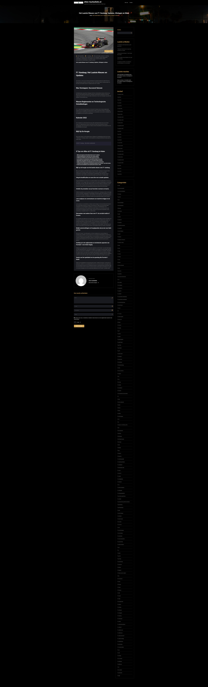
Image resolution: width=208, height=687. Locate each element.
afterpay (119, 194)
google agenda (120, 339)
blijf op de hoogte (97, 55)
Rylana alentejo (120, 80)
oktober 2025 (120, 122)
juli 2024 (119, 165)
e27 (118, 279)
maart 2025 (120, 142)
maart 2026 (120, 108)
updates (93, 60)
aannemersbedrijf (121, 188)
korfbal (119, 413)
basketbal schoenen (121, 225)
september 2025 (121, 125)
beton (119, 248)
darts (119, 268)
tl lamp (119, 587)
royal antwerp (120, 541)
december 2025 (120, 117)
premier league (120, 513)
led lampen (120, 436)
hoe (118, 379)
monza (119, 470)
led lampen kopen (121, 439)
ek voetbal (120, 282)
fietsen (119, 322)
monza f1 (119, 473)
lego (119, 450)
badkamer (120, 219)
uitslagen (90, 60)
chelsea (119, 256)
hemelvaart (120, 362)
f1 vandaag (106, 55)
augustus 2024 (120, 162)
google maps (120, 342)
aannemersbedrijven (121, 191)
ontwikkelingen (84, 58)
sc (118, 550)
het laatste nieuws (83, 57)
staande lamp (120, 561)
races (94, 58)
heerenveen (120, 359)
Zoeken (119, 29)
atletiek (119, 216)
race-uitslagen (90, 58)
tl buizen (119, 584)
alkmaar (119, 208)
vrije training (120, 644)
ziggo (119, 675)
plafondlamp (120, 504)
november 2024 (120, 154)
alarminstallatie (120, 202)
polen (119, 510)
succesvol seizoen (99, 58)
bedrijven (119, 236)
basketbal (119, 222)
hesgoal (119, 373)
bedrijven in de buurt (121, 239)
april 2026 (120, 105)
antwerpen (120, 211)
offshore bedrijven (121, 487)
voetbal (119, 621)
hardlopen (120, 356)
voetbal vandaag (121, 638)
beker (119, 245)
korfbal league (120, 416)
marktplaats (120, 464)
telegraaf (119, 570)
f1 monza (119, 313)
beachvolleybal (120, 231)
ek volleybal (120, 285)
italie (119, 399)
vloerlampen (120, 618)
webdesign (120, 661)
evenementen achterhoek (122, 296)
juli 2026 (119, 97)
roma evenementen (121, 538)
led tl (119, 444)
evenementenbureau (121, 302)
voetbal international (121, 624)
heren (119, 367)
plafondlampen (120, 507)
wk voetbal (120, 669)
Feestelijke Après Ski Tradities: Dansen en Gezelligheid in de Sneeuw (124, 76)
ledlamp (119, 447)
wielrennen (120, 664)
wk (118, 667)
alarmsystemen (120, 205)
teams (104, 58)
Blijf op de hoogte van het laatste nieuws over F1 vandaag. (88, 154)
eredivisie (119, 293)
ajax (119, 199)
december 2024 (120, 151)
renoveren (120, 524)
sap (118, 547)
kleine (119, 410)
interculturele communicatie (123, 393)
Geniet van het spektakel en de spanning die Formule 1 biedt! (89, 164)
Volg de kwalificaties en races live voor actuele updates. (88, 156)
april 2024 (120, 174)
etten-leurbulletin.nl (92, 2)
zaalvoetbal (120, 672)
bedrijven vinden (121, 242)
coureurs (102, 55)
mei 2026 (119, 102)
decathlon (120, 273)
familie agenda (120, 316)
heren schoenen (121, 370)
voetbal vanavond (121, 635)
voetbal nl (119, 627)
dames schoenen (121, 265)
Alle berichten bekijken (93, 282)
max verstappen (96, 57)
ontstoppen (120, 490)
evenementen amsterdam (122, 299)
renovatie (119, 521)
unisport (119, 604)
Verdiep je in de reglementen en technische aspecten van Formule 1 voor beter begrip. (94, 163)
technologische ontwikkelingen (82, 60)
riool (119, 527)
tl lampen (119, 590)
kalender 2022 (90, 57)
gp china (119, 345)
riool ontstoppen (121, 530)
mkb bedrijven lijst (121, 467)
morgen (119, 476)
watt (119, 652)
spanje (119, 553)
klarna (119, 407)
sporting (119, 558)
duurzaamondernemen (122, 276)
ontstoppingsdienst (121, 493)
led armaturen (120, 430)
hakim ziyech (120, 353)
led (118, 427)
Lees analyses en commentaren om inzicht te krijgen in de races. (89, 159)
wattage (119, 655)
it (118, 396)
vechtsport (120, 610)
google (119, 336)
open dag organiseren (122, 496)
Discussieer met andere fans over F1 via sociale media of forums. (90, 160)
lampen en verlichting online (122, 424)
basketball (120, 228)
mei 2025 (119, 137)
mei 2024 (119, 171)
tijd (118, 575)
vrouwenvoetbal (121, 647)
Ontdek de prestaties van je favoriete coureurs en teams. (88, 157)
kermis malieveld (121, 402)
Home (91, 15)
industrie (119, 390)
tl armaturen (120, 578)
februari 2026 (120, 111)
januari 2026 (120, 114)
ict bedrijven (120, 387)
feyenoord (120, 319)
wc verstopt (120, 658)
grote (119, 350)
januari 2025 (120, 148)
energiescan (120, 288)
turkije (119, 598)
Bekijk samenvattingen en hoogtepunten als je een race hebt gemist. (90, 161)
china (119, 259)
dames (119, 262)
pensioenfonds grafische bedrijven (124, 501)
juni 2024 (119, 168)
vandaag (89, 55)
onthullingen (78, 58)
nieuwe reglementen (103, 57)
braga (119, 251)
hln (118, 376)
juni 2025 (119, 134)
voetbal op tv (120, 632)
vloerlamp (119, 615)
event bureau (120, 305)
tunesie (119, 595)
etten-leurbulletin (120, 74)
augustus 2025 (120, 128)
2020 (119, 185)
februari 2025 (120, 145)
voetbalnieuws (120, 641)
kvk (118, 419)
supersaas (120, 564)
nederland (120, 481)
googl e (119, 333)
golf (118, 330)
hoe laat (119, 382)
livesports (119, 456)
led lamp (119, 433)
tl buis (119, 581)
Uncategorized (120, 601)
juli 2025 (119, 131)
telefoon (119, 567)
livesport (119, 453)
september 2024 (121, 159)
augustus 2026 (120, 94)
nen (118, 484)
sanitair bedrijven (121, 544)
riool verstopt (120, 533)
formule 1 (78, 57)
